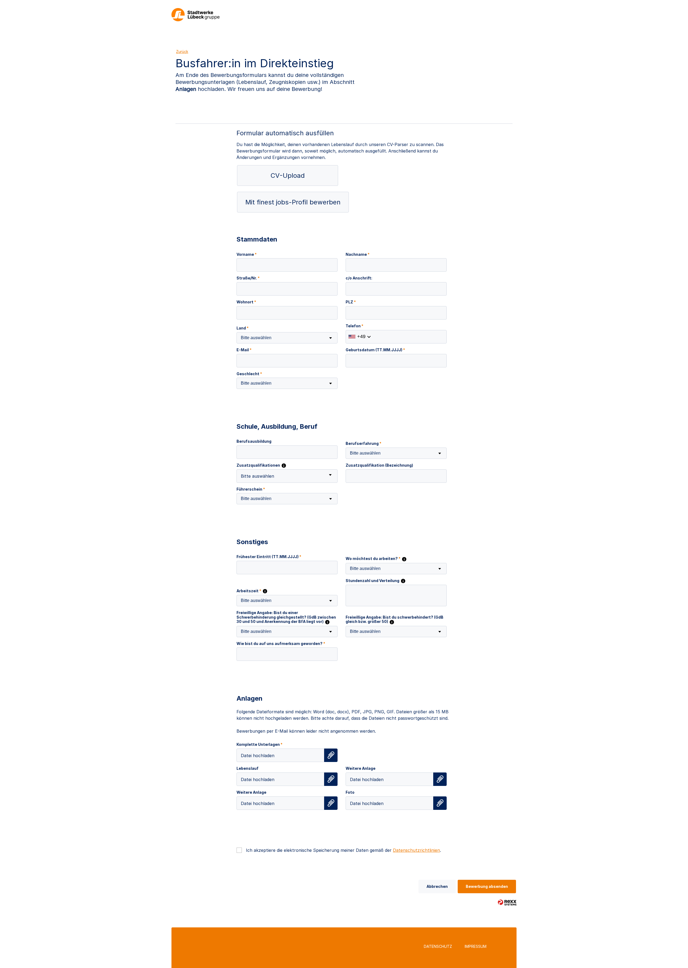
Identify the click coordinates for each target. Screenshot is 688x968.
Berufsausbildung (253, 441)
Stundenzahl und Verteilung (373, 581)
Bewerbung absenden (487, 886)
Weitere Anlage (360, 768)
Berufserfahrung (363, 443)
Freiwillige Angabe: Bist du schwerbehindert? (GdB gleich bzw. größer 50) (394, 619)
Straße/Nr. (248, 278)
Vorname (246, 254)
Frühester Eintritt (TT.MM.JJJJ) (268, 557)
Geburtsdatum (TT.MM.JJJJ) (375, 350)
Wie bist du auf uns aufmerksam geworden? (280, 643)
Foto (350, 792)
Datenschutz (438, 946)
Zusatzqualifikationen (258, 465)
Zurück (182, 51)
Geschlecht (249, 374)
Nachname (358, 254)
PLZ (351, 302)
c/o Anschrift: (359, 278)
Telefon (354, 326)
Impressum (475, 946)
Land (242, 328)
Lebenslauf (247, 768)
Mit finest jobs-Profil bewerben (293, 202)
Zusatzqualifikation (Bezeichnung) (379, 465)
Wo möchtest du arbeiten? (373, 558)
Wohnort (246, 302)
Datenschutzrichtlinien (416, 850)
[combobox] (287, 337)
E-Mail (244, 350)
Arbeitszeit (248, 591)
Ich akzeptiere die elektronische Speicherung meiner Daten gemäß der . (343, 850)
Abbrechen (437, 886)
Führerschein (250, 489)
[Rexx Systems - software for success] (507, 902)
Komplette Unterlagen (259, 744)
